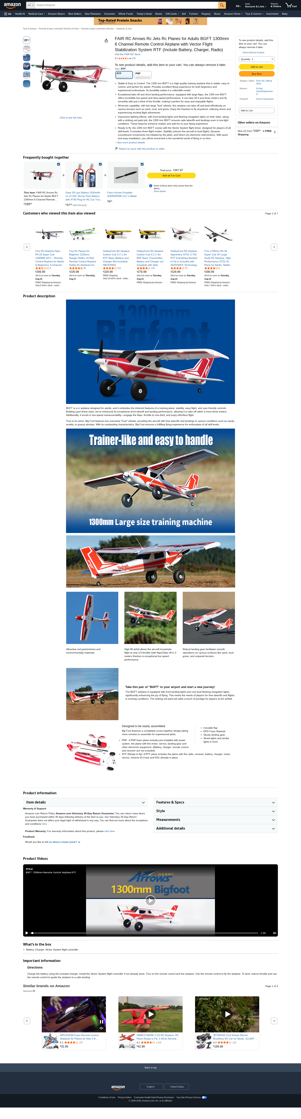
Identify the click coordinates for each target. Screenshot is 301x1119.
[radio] (26, 40)
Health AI (20, 13)
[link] (84, 175)
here (44, 823)
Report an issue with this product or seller (142, 148)
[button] (8, 13)
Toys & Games (30, 28)
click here (109, 831)
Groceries (109, 13)
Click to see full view (71, 117)
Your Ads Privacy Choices (188, 1097)
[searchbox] (126, 5)
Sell (184, 13)
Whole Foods (125, 13)
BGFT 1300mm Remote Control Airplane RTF (51, 872)
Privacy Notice (125, 1097)
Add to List (247, 110)
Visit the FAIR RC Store (127, 54)
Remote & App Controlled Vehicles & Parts (59, 28)
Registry (206, 13)
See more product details (131, 142)
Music (217, 13)
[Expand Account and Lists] (266, 6)
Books (158, 13)
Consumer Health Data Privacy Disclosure (154, 1097)
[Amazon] (13, 5)
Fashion (193, 13)
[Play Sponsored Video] (150, 1014)
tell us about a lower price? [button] (61, 842)
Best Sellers (74, 13)
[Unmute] (274, 933)
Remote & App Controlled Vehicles (97, 28)
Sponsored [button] (28, 991)
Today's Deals (144, 13)
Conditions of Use (106, 1097)
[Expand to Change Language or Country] (240, 6)
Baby (285, 13)
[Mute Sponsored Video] (102, 1028)
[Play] (26, 933)
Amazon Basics (56, 13)
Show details (160, 191)
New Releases (93, 13)
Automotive (272, 13)
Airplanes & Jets (124, 28)
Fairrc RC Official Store (264, 82)
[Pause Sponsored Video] (102, 1022)
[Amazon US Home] (118, 1088)
